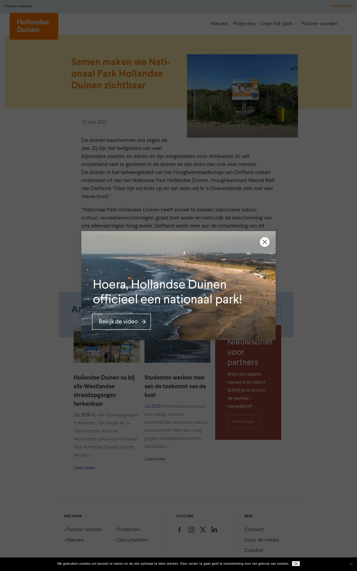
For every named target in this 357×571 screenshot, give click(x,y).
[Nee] (350, 564)
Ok (296, 563)
